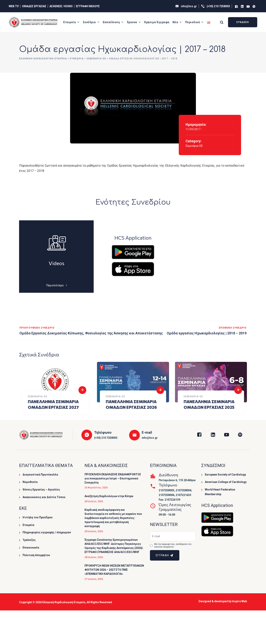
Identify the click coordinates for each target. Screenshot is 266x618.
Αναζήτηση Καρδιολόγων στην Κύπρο (109, 496)
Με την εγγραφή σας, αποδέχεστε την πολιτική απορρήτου (172, 545)
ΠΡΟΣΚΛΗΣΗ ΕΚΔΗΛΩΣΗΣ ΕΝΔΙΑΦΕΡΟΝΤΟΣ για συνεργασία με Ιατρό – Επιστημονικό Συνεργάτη (113, 478)
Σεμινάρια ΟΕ (194, 146)
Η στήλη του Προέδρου (38, 517)
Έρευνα (132, 22)
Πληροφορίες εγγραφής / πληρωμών (47, 532)
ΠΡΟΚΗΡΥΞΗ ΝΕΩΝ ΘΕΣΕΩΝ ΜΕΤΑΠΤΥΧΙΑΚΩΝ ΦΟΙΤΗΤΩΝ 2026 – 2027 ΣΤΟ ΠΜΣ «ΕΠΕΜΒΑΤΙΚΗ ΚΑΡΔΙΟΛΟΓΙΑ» (114, 569)
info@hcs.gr (189, 6)
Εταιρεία (69, 22)
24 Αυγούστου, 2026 (96, 487)
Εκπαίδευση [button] (111, 22)
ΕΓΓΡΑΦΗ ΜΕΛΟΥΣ (88, 6)
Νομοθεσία (30, 481)
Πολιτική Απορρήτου (36, 555)
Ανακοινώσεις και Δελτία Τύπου (44, 497)
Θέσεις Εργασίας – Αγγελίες (41, 489)
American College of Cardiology (226, 481)
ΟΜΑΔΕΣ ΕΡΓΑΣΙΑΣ (34, 6)
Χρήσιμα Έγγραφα (156, 22)
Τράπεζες (29, 540)
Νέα (175, 22)
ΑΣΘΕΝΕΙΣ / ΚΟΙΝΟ (61, 6)
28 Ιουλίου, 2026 (94, 501)
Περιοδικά (192, 22)
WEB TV (14, 6)
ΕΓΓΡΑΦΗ (163, 555)
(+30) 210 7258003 (218, 6)
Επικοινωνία (31, 547)
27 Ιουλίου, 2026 (94, 579)
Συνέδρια (89, 22)
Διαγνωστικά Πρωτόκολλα (40, 474)
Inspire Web (239, 601)
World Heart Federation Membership (220, 492)
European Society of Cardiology (225, 474)
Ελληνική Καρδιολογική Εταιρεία (63, 602)
